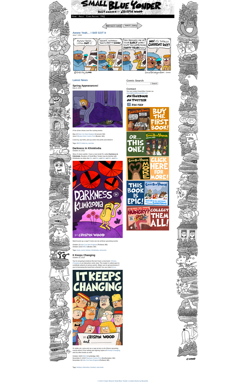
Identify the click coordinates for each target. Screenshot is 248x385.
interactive (86, 367)
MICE (85, 247)
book (78, 250)
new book (100, 367)
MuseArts (144, 381)
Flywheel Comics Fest (93, 358)
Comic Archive (92, 16)
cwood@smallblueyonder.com (137, 93)
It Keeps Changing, (113, 350)
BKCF (79, 143)
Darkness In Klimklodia (87, 148)
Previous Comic (112, 23)
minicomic (103, 250)
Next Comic (133, 23)
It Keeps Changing (84, 255)
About (81, 16)
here (114, 267)
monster (91, 143)
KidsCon (85, 143)
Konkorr (93, 367)
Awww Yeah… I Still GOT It (89, 32)
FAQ (103, 16)
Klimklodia (95, 250)
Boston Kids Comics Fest (86, 136)
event (83, 250)
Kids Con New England (86, 134)
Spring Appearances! (85, 85)
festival (88, 250)
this (91, 158)
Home (74, 16)
